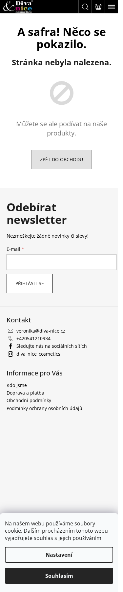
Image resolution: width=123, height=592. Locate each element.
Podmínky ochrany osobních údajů (44, 408)
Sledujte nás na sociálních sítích (51, 346)
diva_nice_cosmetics (38, 354)
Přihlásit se (29, 283)
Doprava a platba (25, 393)
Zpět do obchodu (61, 159)
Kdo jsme (17, 385)
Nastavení (59, 554)
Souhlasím (59, 575)
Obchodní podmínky (29, 400)
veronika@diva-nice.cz (40, 331)
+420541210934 (33, 338)
